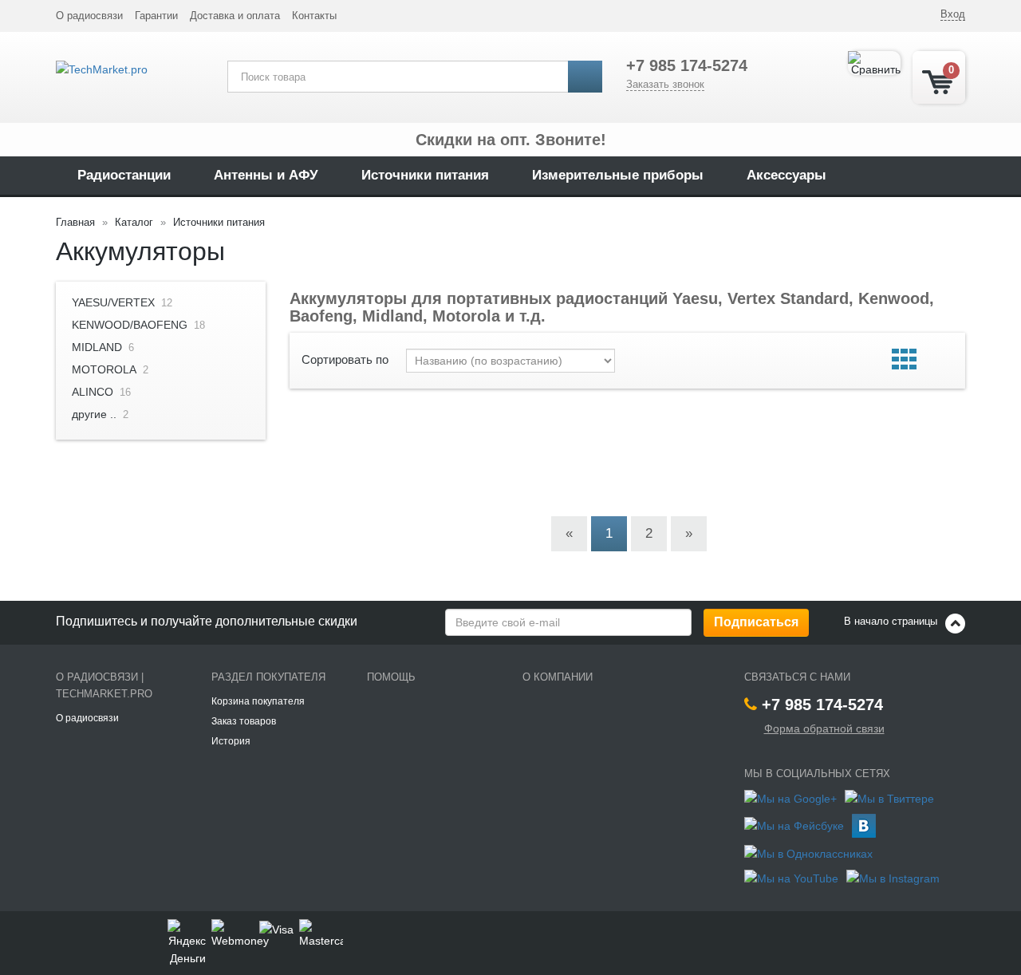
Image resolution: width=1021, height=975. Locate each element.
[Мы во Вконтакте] (864, 824)
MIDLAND (97, 347)
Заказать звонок (665, 84)
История (230, 741)
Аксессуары (786, 175)
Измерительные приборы (618, 175)
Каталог (134, 222)
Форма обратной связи (824, 728)
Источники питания (425, 175)
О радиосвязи (89, 16)
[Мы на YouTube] (791, 877)
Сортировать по (345, 359)
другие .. (94, 414)
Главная (75, 222)
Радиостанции (124, 175)
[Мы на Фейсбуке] (794, 824)
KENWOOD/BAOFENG (129, 324)
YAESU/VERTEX (113, 302)
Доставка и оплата (235, 16)
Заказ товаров (243, 721)
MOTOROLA (104, 369)
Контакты (314, 16)
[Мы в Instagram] (893, 877)
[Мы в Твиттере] (889, 797)
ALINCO (92, 391)
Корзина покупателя (258, 701)
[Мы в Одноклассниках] (808, 853)
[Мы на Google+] (790, 797)
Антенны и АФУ (266, 175)
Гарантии (156, 16)
